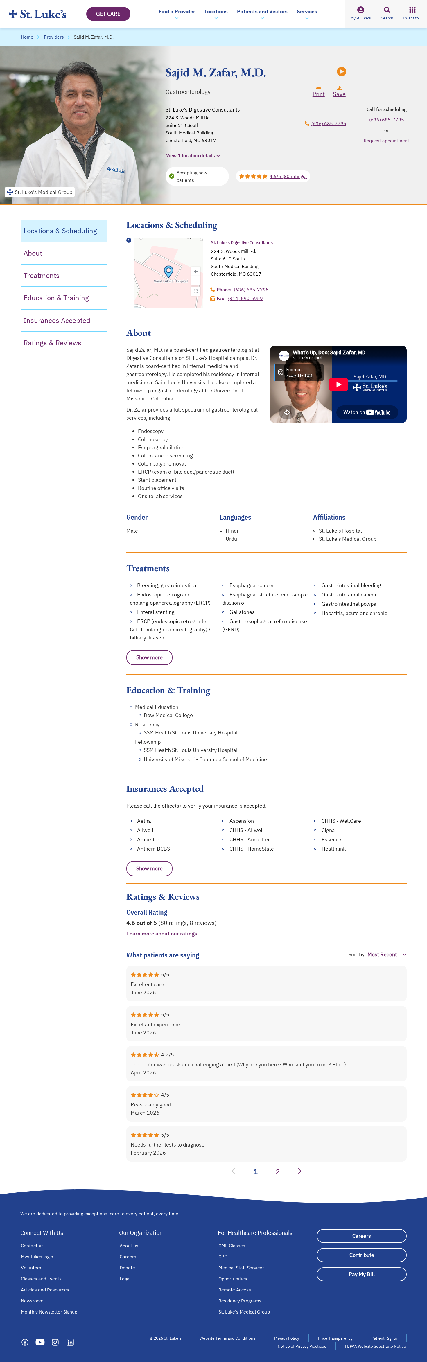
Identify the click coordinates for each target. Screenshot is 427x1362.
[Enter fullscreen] (195, 291)
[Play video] (341, 72)
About (33, 253)
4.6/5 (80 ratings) (288, 176)
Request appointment (386, 140)
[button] (177, 14)
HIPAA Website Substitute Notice (376, 1346)
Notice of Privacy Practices (302, 1346)
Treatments (42, 275)
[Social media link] (25, 1342)
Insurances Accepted (57, 320)
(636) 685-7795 (328, 123)
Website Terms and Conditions (227, 1338)
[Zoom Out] (195, 280)
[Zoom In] (195, 271)
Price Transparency (335, 1338)
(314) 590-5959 (245, 298)
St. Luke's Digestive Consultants (203, 109)
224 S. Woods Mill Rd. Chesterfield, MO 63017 (191, 129)
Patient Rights (384, 1338)
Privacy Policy (286, 1338)
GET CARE (108, 13)
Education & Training (56, 297)
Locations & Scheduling (60, 230)
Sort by (356, 954)
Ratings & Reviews (52, 342)
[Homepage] (37, 14)
